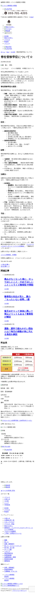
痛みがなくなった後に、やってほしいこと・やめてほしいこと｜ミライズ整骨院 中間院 (18, 282)
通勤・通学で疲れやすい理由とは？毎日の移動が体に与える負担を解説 (18, 331)
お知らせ (7, 499)
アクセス (7, 39)
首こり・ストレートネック (13, 546)
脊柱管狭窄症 (8, 553)
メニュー (7, 43)
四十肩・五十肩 (9, 547)
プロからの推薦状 (10, 531)
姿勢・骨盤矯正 (9, 567)
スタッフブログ (9, 522)
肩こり (6, 542)
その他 (6, 289)
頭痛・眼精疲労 (9, 544)
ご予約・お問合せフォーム (13, 533)
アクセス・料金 (9, 524)
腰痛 (5, 540)
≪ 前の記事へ (5, 264)
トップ (6, 503)
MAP (31, 17)
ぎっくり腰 (7, 549)
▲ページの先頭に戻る (8, 490)
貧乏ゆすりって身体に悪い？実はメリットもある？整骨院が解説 (18, 314)
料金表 (6, 41)
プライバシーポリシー (19, 590)
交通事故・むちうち (10, 571)
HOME (6, 36)
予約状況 (7, 505)
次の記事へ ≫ (5, 266)
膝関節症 (7, 561)
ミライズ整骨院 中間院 (9, 255)
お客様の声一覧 (9, 520)
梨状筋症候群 (8, 559)
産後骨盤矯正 (8, 569)
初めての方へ (8, 38)
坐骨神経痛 (7, 555)
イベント (7, 497)
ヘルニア (7, 551)
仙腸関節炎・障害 (10, 557)
